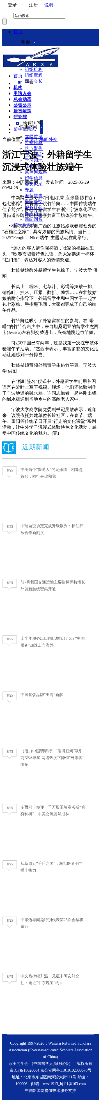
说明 (48, 5)
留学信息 (34, 178)
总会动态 (22, 99)
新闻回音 (34, 219)
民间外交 (49, 139)
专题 (29, 189)
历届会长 (34, 81)
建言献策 (22, 111)
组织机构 (34, 69)
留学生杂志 (24, 129)
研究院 (20, 117)
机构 (17, 87)
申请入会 (22, 93)
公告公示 (22, 105)
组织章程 (34, 75)
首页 (17, 31)
